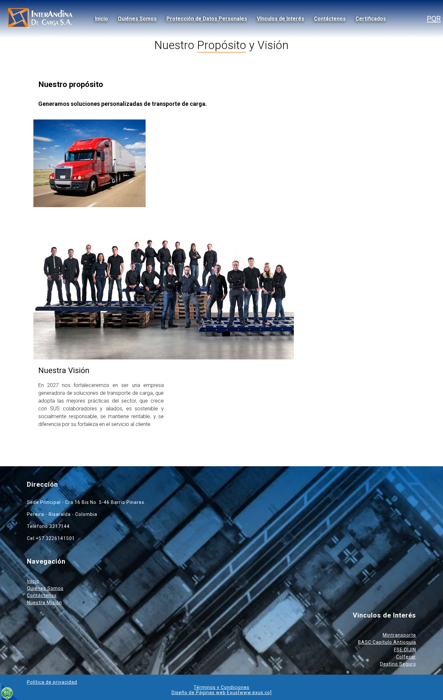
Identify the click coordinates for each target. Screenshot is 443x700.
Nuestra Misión (44, 602)
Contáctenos (330, 19)
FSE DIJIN (405, 649)
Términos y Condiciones (221, 687)
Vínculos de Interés (280, 19)
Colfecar (406, 656)
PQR (434, 19)
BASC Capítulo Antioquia (387, 642)
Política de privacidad (52, 682)
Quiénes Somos (137, 19)
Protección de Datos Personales (206, 19)
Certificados (370, 19)
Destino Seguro (398, 664)
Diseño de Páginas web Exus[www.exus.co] (222, 692)
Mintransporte (399, 635)
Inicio (101, 19)
